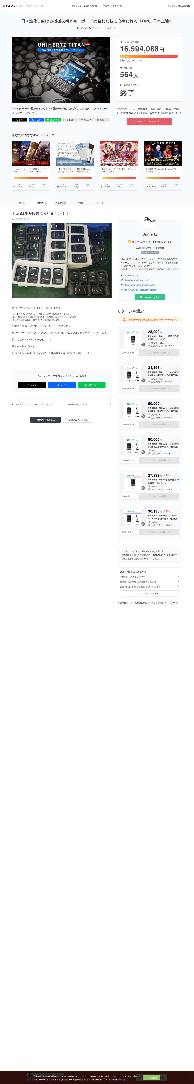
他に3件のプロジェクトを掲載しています (152, 241)
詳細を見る (127, 352)
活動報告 (41, 202)
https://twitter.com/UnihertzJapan (139, 284)
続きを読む (173, 269)
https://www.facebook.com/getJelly (140, 289)
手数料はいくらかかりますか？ (133, 576)
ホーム (22, 202)
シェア (38, 119)
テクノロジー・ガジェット (104, 28)
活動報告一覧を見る (45, 419)
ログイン (171, 6)
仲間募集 (80, 202)
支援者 (60, 202)
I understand (152, 1077)
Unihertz (84, 28)
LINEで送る (54, 119)
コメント (99, 202)
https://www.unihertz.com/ (136, 280)
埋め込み (87, 119)
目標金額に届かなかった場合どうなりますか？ (139, 581)
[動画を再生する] (61, 70)
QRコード (104, 119)
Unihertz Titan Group (23, 346)
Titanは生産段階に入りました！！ (40, 213)
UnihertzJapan (131, 275)
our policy (121, 1079)
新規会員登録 (184, 6)
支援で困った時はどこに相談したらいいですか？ (140, 586)
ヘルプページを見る (150, 593)
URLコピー (71, 119)
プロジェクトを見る (78, 419)
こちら (150, 602)
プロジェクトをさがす (113, 6)
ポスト (21, 119)
